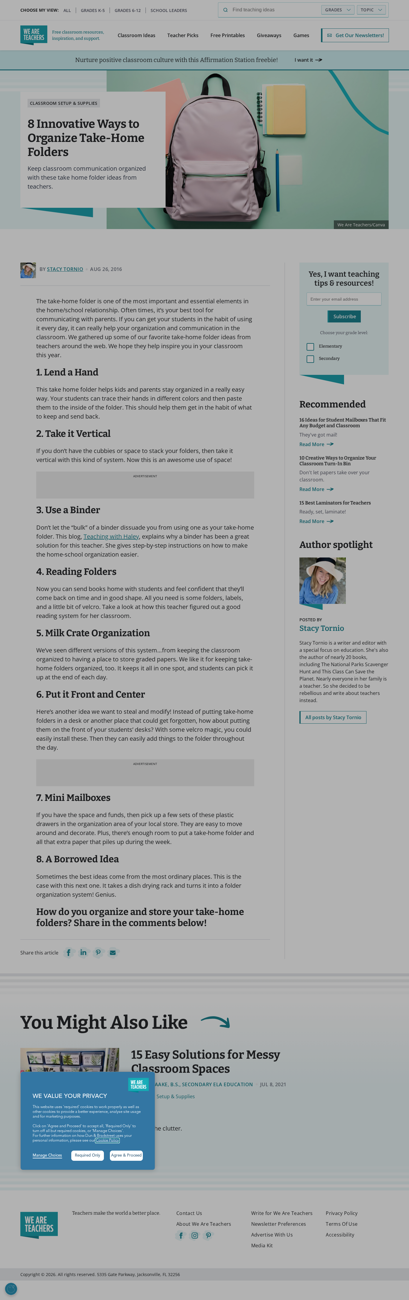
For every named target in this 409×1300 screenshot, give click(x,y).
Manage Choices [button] (47, 1155)
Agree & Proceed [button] (126, 1155)
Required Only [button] (87, 1155)
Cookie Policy (107, 1141)
